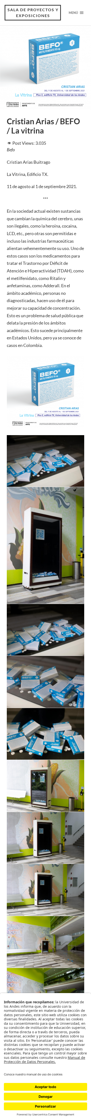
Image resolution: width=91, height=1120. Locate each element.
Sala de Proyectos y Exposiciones (33, 12)
